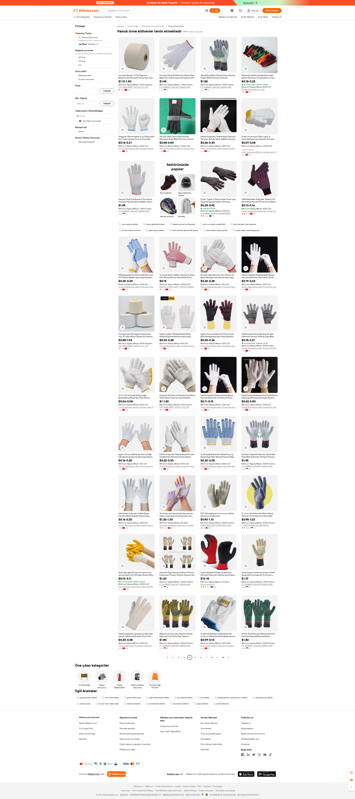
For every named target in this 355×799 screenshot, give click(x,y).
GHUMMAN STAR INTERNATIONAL (216, 213)
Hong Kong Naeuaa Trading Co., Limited (176, 525)
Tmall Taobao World (164, 786)
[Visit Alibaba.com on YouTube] (265, 754)
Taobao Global (189, 786)
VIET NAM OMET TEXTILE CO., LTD (133, 87)
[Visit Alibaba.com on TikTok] (270, 754)
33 (223, 657)
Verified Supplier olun (250, 739)
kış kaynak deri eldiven (88, 698)
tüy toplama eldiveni (181, 704)
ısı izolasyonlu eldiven (156, 704)
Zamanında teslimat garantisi (132, 734)
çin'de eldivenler (222, 704)
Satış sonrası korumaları (130, 739)
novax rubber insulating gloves (247, 230)
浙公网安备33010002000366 (223, 795)
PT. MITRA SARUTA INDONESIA (255, 525)
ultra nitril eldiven (112, 698)
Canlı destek (206, 728)
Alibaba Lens (94, 774)
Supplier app (173, 774)
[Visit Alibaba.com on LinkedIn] (248, 754)
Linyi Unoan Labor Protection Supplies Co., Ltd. (136, 646)
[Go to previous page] (167, 657)
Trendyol (207, 786)
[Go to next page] (228, 657)
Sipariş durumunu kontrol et (253, 734)
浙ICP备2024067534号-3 (248, 795)
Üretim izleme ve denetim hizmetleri (135, 744)
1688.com (149, 786)
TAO (199, 786)
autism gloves (85, 704)
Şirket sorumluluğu (87, 734)
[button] (206, 10)
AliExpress (138, 786)
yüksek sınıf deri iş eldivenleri (184, 224)
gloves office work (134, 698)
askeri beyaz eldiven (156, 230)
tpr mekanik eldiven (184, 698)
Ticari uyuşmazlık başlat (211, 734)
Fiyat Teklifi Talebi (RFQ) (170, 731)
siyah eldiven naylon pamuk (216, 230)
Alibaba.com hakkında (89, 717)
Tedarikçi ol (246, 723)
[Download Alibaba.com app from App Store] (246, 774)
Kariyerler (83, 739)
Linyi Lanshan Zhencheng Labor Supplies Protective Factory (136, 586)
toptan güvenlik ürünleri (155, 224)
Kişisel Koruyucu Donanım (153, 26)
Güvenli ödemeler (127, 723)
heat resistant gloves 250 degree (185, 230)
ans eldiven (205, 698)
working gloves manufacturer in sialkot (232, 698)
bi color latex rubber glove (109, 704)
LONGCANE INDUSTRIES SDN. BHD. (216, 525)
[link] (351, 772)
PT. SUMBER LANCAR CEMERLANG (174, 87)
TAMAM (107, 91)
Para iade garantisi (127, 728)
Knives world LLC (208, 584)
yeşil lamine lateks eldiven (159, 698)
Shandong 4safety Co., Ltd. (253, 89)
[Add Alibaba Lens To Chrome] (116, 774)
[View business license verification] (202, 794)
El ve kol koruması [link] (176, 26)
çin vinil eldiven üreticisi (131, 230)
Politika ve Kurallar (127, 749)
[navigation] (94, 342)
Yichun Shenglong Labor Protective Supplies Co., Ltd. (136, 148)
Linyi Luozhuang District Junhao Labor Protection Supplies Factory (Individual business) (260, 152)
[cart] (241, 11)
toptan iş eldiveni (133, 704)
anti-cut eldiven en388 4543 (214, 224)
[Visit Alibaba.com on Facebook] (242, 754)
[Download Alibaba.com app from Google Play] (266, 774)
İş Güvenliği (133, 26)
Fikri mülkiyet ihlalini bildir (211, 744)
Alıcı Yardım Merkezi (209, 723)
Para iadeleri (206, 739)
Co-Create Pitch (86, 728)
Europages (217, 786)
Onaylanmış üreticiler (169, 726)
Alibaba (120, 26)
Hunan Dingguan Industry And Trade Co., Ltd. (260, 211)
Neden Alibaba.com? (88, 723)
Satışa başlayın (247, 728)
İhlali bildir (205, 749)
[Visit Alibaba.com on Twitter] (253, 754)
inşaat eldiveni (202, 704)
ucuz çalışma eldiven (130, 224)
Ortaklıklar (245, 744)
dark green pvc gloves (264, 698)
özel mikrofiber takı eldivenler (244, 224)
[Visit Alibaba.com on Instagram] (259, 754)
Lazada (178, 786)
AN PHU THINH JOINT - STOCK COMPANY (177, 287)
